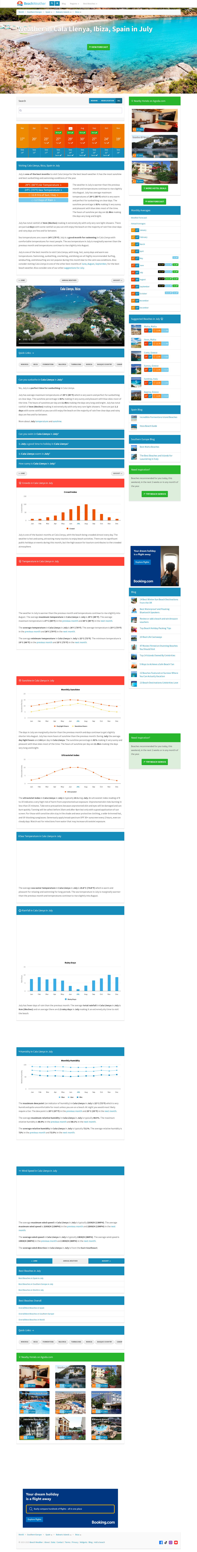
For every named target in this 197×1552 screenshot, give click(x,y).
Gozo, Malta (150, 339)
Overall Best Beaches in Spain (31, 1308)
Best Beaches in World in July (31, 1290)
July (141, 272)
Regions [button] (74, 3)
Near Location (107, 100)
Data (53, 1542)
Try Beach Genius (156, 493)
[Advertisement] (70, 664)
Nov (118, 128)
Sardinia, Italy (151, 378)
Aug (82, 128)
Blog (64, 3)
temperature (41, 421)
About (47, 1542)
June (84, 263)
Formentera (48, 364)
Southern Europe (34, 12)
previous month (70, 620)
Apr (34, 128)
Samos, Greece (151, 365)
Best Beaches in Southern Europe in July (36, 1284)
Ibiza (77, 12)
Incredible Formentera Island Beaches (158, 417)
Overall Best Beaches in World (32, 1319)
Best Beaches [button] (89, 3)
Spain (48, 12)
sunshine (57, 421)
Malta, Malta (150, 326)
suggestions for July (74, 267)
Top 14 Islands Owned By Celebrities (157, 655)
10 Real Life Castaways (151, 636)
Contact (60, 1542)
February (143, 237)
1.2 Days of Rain (44, 200)
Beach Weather (36, 1542)
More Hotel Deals (155, 188)
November (144, 300)
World (21, 12)
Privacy (75, 1542)
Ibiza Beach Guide (148, 425)
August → (117, 280)
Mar (22, 128)
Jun (58, 128)
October (143, 293)
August (91, 263)
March (142, 244)
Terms (67, 1542)
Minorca (24, 364)
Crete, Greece (150, 352)
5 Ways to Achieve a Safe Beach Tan (157, 664)
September (100, 263)
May (46, 128)
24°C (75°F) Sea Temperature (42, 190)
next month (106, 620)
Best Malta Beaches (149, 446)
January (143, 230)
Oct (106, 128)
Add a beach (99, 1542)
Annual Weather (69, 280)
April (141, 251)
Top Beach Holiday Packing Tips (155, 628)
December (144, 307)
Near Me (94, 100)
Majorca (62, 364)
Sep (94, 128)
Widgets (83, 1542)
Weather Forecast (139, 217)
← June (22, 280)
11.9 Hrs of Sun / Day (44, 195)
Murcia (89, 364)
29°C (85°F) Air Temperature (42, 185)
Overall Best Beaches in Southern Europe (36, 1313)
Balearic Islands (63, 12)
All (119, 100)
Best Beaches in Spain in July (31, 1278)
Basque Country (104, 364)
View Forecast (99, 46)
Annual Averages (138, 223)
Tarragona (76, 364)
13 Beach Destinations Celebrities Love (159, 682)
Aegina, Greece (151, 391)
